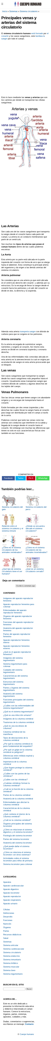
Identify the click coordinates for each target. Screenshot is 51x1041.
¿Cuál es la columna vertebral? (17, 820)
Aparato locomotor (11, 893)
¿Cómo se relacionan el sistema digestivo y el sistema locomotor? (18, 831)
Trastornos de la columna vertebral (18, 722)
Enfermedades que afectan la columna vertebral (16, 803)
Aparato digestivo (11, 889)
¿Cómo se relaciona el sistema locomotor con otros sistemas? (17, 853)
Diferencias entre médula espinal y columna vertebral (18, 757)
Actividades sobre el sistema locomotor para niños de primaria (17, 859)
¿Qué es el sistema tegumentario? (18, 711)
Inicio (4, 11)
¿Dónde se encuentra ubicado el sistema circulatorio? (35, 528)
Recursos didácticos (12, 934)
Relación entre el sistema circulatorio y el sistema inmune (12, 528)
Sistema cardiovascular (13, 949)
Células (6, 909)
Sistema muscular (11, 967)
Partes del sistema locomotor (16, 839)
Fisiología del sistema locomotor (17, 835)
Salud (5, 938)
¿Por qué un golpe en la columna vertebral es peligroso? (17, 751)
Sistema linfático (10, 963)
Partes (6, 931)
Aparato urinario (10, 903)
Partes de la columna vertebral (16, 795)
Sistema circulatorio (28, 11)
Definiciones (8, 913)
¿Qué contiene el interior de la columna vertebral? (16, 815)
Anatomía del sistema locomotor (17, 843)
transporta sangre (27, 331)
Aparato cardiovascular (13, 886)
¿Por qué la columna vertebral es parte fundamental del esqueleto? (18, 745)
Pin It (31, 478)
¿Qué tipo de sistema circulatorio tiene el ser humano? (12, 571)
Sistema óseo (9, 970)
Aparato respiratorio (12, 900)
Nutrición (7, 924)
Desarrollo (7, 917)
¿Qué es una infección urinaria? (17, 715)
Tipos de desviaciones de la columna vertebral (15, 739)
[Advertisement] (25, 68)
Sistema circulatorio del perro (36, 508)
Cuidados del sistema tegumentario (12, 671)
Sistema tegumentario (13, 974)
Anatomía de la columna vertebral (18, 799)
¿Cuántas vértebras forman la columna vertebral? (16, 784)
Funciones (7, 920)
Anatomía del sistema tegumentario (12, 695)
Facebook (8, 478)
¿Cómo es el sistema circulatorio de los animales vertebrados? (12, 549)
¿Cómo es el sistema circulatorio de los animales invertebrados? (36, 549)
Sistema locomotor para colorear (17, 864)
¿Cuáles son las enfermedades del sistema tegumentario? (18, 707)
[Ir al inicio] (27, 6)
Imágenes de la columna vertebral (18, 719)
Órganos (7, 927)
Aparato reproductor (12, 896)
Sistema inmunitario (12, 959)
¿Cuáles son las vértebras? (15, 779)
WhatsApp (42, 478)
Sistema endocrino (11, 956)
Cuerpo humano (27, 1034)
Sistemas (13, 11)
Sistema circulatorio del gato (12, 508)
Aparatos (7, 882)
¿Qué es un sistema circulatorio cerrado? (35, 570)
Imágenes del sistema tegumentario (13, 659)
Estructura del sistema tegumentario (13, 683)
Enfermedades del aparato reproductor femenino (14, 611)
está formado (37, 33)
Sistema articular (10, 945)
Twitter (21, 478)
